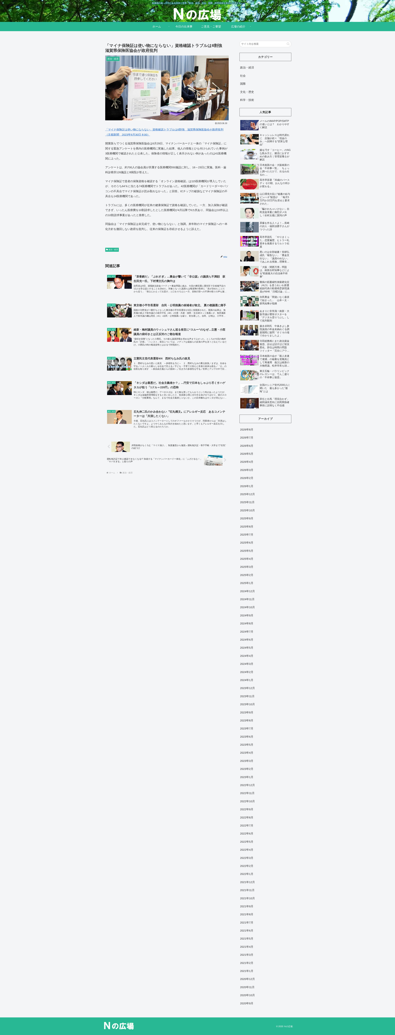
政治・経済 (113, 249)
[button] (288, 44)
